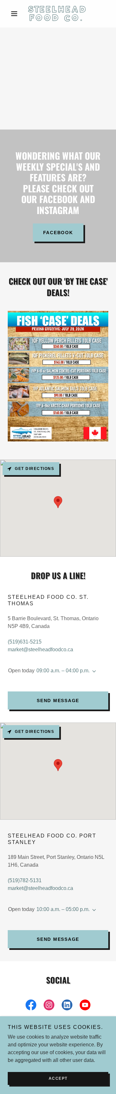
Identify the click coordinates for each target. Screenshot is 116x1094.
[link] (58, 13)
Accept (58, 1078)
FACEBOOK (58, 232)
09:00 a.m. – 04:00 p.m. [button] (63, 670)
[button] (15, 13)
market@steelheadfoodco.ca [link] (40, 649)
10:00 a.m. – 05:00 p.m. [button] (63, 909)
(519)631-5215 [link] (25, 641)
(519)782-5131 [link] (25, 880)
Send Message (58, 700)
